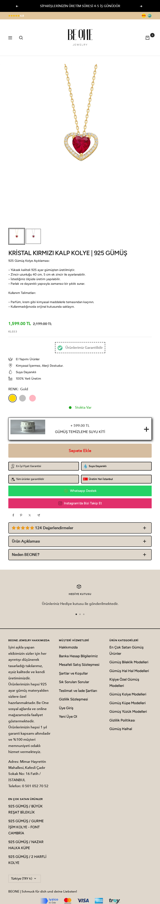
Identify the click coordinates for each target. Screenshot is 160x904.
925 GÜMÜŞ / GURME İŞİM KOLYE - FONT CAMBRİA (26, 827)
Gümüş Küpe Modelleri (127, 703)
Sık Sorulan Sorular (74, 682)
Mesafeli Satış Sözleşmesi (79, 664)
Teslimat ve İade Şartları (78, 691)
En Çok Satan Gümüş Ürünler (126, 650)
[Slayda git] (76, 614)
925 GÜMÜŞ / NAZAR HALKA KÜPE (26, 845)
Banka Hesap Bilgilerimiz (78, 656)
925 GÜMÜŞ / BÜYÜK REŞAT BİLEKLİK (25, 809)
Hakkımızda (68, 647)
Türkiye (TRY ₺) (21, 878)
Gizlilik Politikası (122, 720)
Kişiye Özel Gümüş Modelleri (124, 682)
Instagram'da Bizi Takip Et (83, 503)
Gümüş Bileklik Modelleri (128, 662)
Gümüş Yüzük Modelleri (128, 711)
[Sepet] (148, 38)
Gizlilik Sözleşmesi (73, 699)
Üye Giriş (66, 708)
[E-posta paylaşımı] (39, 515)
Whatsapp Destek (83, 491)
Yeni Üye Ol (68, 716)
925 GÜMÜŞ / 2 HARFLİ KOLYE (27, 860)
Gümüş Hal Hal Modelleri (129, 671)
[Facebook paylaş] (14, 515)
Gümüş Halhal (120, 729)
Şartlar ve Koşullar (73, 673)
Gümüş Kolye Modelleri (127, 694)
